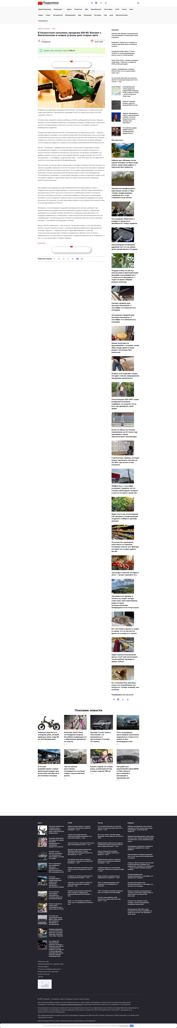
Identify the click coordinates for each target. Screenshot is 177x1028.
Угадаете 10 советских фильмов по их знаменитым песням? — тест (80, 876)
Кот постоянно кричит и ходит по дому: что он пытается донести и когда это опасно (125, 631)
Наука (40, 15)
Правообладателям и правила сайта (50, 964)
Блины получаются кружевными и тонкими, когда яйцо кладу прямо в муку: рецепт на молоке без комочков (125, 347)
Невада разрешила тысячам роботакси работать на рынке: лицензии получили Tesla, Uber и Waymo (56, 932)
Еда (79, 15)
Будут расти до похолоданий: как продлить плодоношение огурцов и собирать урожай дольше (125, 517)
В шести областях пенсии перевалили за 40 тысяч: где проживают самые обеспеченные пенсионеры (124, 433)
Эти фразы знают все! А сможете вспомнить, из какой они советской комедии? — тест (80, 861)
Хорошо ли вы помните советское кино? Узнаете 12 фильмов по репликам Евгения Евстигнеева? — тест (80, 893)
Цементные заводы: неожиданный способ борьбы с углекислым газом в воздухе (125, 35)
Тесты (124, 9)
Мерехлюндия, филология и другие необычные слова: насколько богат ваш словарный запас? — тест (110, 844)
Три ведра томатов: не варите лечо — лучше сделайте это (125, 574)
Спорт (48, 15)
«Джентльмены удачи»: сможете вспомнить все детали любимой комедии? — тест (79, 828)
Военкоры (58, 9)
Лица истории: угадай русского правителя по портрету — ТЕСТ (109, 876)
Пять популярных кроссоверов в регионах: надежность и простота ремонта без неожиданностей (128, 736)
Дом (111, 15)
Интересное (58, 15)
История (97, 15)
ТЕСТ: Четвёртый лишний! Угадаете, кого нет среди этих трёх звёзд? (110, 891)
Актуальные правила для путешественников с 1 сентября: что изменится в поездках (124, 318)
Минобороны (96, 9)
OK (132, 1025)
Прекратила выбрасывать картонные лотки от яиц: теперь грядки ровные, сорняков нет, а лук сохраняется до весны (123, 193)
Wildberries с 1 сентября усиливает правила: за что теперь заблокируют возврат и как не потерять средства (125, 489)
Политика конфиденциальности (49, 969)
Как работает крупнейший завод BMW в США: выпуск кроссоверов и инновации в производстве (128, 772)
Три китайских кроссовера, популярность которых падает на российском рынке (74, 771)
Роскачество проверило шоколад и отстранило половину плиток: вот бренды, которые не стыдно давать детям (125, 546)
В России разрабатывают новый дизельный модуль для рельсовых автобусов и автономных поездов (48, 771)
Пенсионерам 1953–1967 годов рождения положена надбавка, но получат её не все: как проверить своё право (125, 403)
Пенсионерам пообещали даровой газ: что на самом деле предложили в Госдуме (125, 247)
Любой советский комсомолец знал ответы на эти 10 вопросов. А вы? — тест (80, 869)
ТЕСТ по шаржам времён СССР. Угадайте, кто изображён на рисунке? (109, 884)
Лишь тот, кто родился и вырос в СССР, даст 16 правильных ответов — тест (81, 902)
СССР (117, 9)
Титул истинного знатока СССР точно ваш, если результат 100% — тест (81, 843)
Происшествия (121, 15)
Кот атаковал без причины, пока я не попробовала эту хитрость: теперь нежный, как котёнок (125, 686)
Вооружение (70, 15)
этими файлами (124, 1025)
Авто (131, 9)
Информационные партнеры (48, 971)
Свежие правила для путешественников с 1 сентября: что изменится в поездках (124, 306)
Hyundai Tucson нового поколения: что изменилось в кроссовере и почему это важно (100, 736)
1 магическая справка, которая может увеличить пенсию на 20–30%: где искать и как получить (125, 461)
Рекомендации (43, 966)
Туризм (40, 977)
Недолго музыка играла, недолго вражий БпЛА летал (130, 103)
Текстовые (108, 9)
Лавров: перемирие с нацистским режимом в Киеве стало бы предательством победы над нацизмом (131, 118)
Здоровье (88, 15)
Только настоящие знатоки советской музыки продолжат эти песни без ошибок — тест (80, 836)
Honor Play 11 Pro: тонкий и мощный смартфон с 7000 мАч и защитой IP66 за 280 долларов (125, 62)
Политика (78, 9)
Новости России (44, 974)
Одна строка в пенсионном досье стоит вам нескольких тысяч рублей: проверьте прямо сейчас (124, 658)
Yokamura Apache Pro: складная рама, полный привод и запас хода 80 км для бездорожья (48, 735)
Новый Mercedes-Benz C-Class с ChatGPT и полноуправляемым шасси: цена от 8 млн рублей (123, 53)
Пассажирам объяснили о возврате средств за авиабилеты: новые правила (124, 221)
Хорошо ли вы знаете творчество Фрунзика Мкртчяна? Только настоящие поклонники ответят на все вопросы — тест (80, 852)
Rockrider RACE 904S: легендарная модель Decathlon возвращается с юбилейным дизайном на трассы (75, 736)
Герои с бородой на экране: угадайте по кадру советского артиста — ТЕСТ (108, 852)
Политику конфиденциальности (71, 1004)
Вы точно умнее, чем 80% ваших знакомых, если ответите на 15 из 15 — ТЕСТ (111, 836)
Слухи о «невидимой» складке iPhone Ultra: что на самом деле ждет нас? (123, 71)
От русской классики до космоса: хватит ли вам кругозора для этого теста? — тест (125, 80)
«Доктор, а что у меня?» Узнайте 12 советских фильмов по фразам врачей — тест (80, 884)
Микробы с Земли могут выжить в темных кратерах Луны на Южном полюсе (124, 44)
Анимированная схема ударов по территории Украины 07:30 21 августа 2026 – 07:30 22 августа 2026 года (131, 91)
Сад (105, 15)
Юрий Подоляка (44, 9)
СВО (86, 9)
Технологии (43, 21)
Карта (69, 9)
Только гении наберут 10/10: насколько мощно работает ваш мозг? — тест (109, 899)
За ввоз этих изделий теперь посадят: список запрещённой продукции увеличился (125, 376)
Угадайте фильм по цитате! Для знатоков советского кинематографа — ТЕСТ (111, 869)
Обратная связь (43, 961)
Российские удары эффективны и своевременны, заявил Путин (130, 130)
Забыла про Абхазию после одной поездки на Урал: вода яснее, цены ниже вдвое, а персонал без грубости (125, 163)
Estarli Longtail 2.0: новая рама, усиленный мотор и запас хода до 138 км (101, 769)
